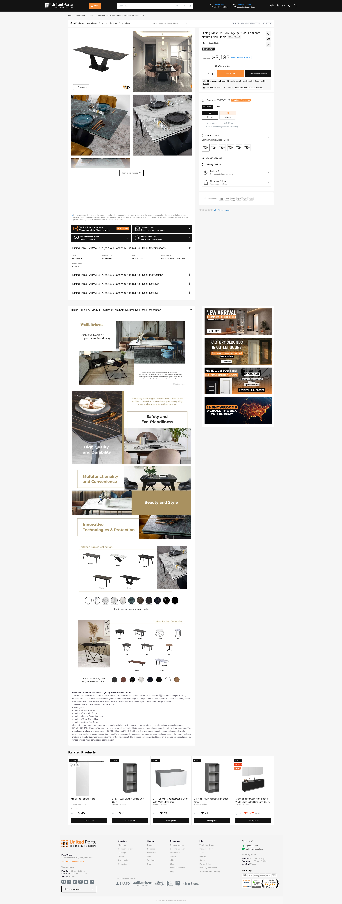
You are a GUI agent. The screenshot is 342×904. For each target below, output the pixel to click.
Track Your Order (206, 845)
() (215, 66)
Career (202, 860)
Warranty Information (208, 868)
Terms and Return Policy (209, 871)
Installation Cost (206, 849)
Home (70, 16)
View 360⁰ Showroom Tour (72, 861)
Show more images (129, 173)
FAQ (172, 871)
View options (88, 820)
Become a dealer (177, 849)
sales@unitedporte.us (246, 7)
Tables (90, 16)
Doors (149, 845)
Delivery (202, 856)
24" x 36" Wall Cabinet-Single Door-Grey (211, 800)
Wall (149, 856)
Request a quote (177, 845)
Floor (149, 864)
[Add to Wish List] (268, 33)
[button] (101, 229)
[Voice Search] (184, 6)
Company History (125, 849)
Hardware (151, 852)
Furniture (151, 849)
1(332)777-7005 (221, 7)
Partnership (175, 852)
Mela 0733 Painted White (83, 799)
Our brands (123, 860)
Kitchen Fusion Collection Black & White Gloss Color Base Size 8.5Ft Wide (251, 800)
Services (121, 856)
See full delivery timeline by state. (248, 87)
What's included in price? (240, 57)
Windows (151, 860)
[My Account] (278, 5)
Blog (172, 864)
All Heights (207, 107)
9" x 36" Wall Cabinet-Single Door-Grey (128, 800)
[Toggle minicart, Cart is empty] (295, 5)
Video (172, 860)
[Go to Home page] (59, 6)
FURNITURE (80, 16)
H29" (218, 107)
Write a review (224, 66)
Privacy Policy (205, 864)
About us (122, 845)
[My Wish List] (289, 5)
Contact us (122, 864)
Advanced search (177, 868)
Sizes (201, 852)
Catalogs (122, 852)
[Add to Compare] (268, 39)
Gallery (173, 856)
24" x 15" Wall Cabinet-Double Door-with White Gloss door (170, 800)
